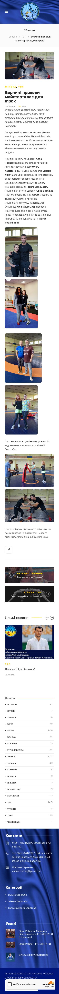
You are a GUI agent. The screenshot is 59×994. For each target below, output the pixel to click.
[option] (29, 651)
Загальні (30, 763)
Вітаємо (23, 573)
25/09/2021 (10, 675)
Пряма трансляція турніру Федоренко (26, 596)
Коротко (30, 769)
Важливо (30, 743)
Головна (12, 36)
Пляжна (30, 783)
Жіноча (10, 87)
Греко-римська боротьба (22, 907)
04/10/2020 (10, 106)
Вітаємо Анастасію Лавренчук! (30, 577)
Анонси (30, 717)
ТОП (23, 36)
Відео (30, 724)
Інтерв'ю (30, 704)
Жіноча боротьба (18, 901)
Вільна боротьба (17, 894)
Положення (30, 789)
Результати (30, 796)
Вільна (29, 592)
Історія (30, 711)
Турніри (30, 809)
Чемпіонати (30, 822)
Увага (30, 815)
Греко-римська (30, 750)
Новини (30, 776)
